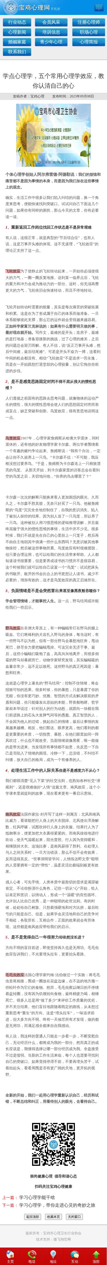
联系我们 (17, 51)
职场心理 (89, 32)
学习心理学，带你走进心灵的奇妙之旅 (57, 1205)
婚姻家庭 (17, 41)
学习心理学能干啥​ (37, 1197)
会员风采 (51, 22)
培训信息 (51, 32)
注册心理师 (89, 22)
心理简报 (89, 41)
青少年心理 (51, 41)
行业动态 (17, 22)
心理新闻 (17, 32)
